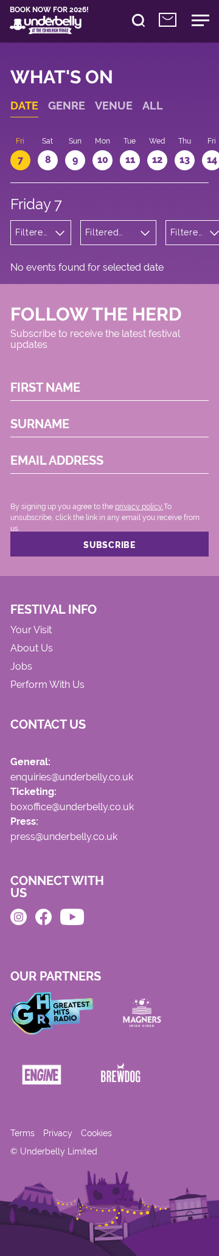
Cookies (96, 1133)
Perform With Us (47, 685)
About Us (31, 649)
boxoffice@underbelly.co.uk (72, 807)
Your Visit (31, 630)
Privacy (57, 1133)
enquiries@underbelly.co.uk (71, 777)
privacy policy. (139, 506)
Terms (22, 1133)
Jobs (21, 667)
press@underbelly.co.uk (63, 837)
